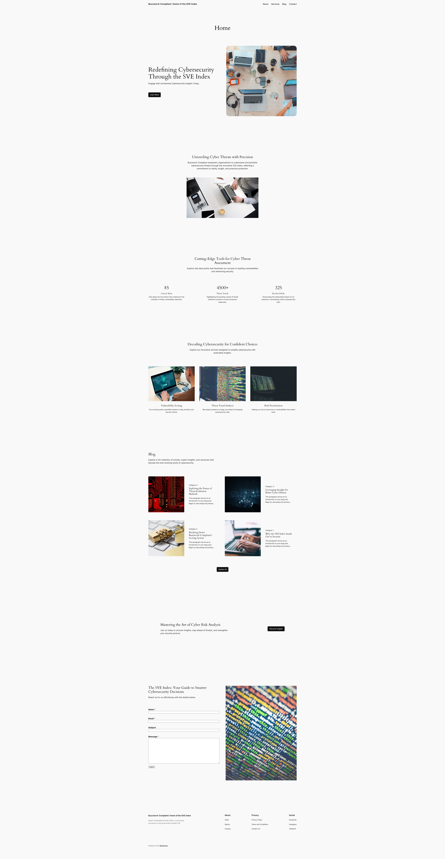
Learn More (154, 95)
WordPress (164, 846)
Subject (152, 727)
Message (153, 736)
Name (152, 709)
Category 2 (193, 529)
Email (151, 718)
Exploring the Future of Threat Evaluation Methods (200, 491)
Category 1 (269, 530)
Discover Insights (276, 629)
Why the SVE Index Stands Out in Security (278, 535)
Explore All (223, 569)
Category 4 (193, 485)
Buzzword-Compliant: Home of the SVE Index (172, 4)
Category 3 (269, 486)
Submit (151, 767)
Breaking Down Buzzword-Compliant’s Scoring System (200, 535)
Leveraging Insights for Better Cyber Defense (276, 491)
